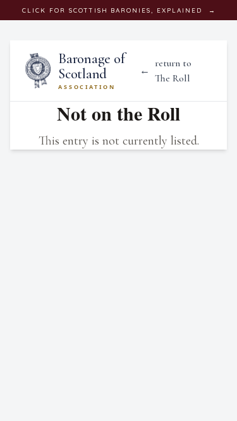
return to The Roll (165, 71)
